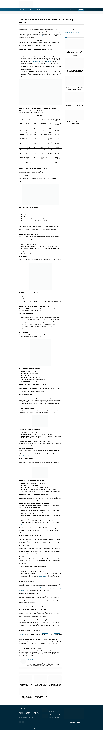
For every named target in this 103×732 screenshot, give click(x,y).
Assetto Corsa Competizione (47, 35)
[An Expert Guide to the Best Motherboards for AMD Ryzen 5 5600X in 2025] (74, 97)
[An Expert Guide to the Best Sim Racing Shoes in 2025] (25, 679)
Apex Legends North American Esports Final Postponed (54, 709)
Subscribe (81, 9)
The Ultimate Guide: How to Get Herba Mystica (54, 715)
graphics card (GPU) (43, 587)
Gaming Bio (53, 728)
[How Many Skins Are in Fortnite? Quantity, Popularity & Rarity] (74, 81)
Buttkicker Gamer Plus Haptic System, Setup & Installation (55, 685)
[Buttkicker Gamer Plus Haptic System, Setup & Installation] (55, 679)
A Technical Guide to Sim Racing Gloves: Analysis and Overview (26, 697)
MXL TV (57, 728)
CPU (54, 587)
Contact (69, 728)
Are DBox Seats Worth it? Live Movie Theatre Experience (40, 685)
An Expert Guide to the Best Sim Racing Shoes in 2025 (26, 685)
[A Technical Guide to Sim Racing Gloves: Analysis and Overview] (25, 691)
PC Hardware (30, 9)
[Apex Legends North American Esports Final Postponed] (45, 710)
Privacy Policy (74, 728)
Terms (79, 728)
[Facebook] (15, 32)
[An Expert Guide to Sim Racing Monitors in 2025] (40, 691)
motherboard (49, 61)
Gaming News (38, 9)
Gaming (44, 9)
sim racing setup (25, 455)
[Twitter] (15, 35)
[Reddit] (15, 40)
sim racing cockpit (42, 576)
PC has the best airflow (35, 61)
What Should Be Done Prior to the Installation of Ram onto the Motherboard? (74, 71)
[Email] (15, 43)
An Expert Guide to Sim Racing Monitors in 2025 (40, 697)
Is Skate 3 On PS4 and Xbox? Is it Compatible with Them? (73, 721)
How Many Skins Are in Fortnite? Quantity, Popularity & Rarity (74, 88)
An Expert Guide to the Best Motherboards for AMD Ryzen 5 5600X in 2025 (74, 105)
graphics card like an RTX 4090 (27, 524)
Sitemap (82, 728)
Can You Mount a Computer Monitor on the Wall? (74, 122)
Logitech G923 (45, 632)
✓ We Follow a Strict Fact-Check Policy (72, 32)
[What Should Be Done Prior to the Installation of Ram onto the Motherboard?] (74, 63)
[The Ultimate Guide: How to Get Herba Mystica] (45, 716)
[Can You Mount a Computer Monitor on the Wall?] (74, 115)
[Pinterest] (15, 37)
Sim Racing (22, 9)
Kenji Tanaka (22, 26)
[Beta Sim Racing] (26, 4)
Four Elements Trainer (63, 728)
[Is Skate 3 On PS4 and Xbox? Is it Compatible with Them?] (74, 713)
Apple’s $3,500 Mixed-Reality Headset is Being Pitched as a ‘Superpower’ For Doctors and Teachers (74, 53)
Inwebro (38, 728)
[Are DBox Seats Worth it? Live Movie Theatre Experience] (40, 679)
